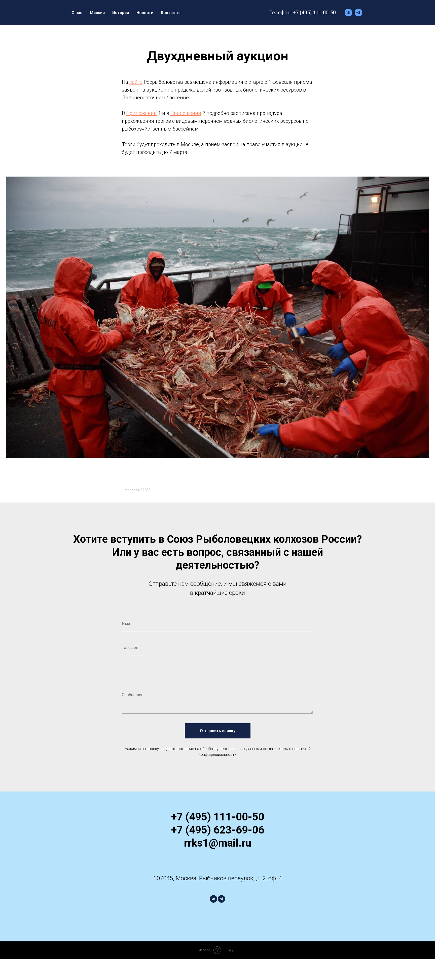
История (120, 12)
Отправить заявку (217, 730)
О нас (76, 12)
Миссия (97, 12)
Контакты (170, 12)
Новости (144, 12)
